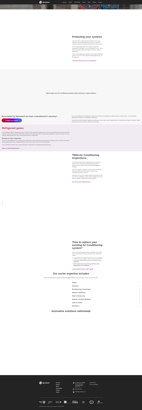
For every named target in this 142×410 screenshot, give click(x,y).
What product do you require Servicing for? (85, 198)
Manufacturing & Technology (81, 289)
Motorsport (75, 306)
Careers (94, 2)
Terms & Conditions (93, 384)
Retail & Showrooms (78, 296)
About (89, 2)
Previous (76, 205)
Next (137, 205)
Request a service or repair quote (12, 230)
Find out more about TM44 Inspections (81, 181)
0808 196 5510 (78, 389)
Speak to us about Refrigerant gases (10, 148)
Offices (74, 282)
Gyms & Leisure (77, 302)
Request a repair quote (7, 89)
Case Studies (77, 2)
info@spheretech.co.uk (80, 391)
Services (64, 2)
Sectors (70, 2)
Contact (100, 2)
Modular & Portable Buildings (81, 299)
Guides (84, 2)
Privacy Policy (92, 382)
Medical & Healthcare (78, 292)
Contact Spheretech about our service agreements (84, 60)
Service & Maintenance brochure (15, 25)
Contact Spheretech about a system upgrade (82, 269)
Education (75, 286)
